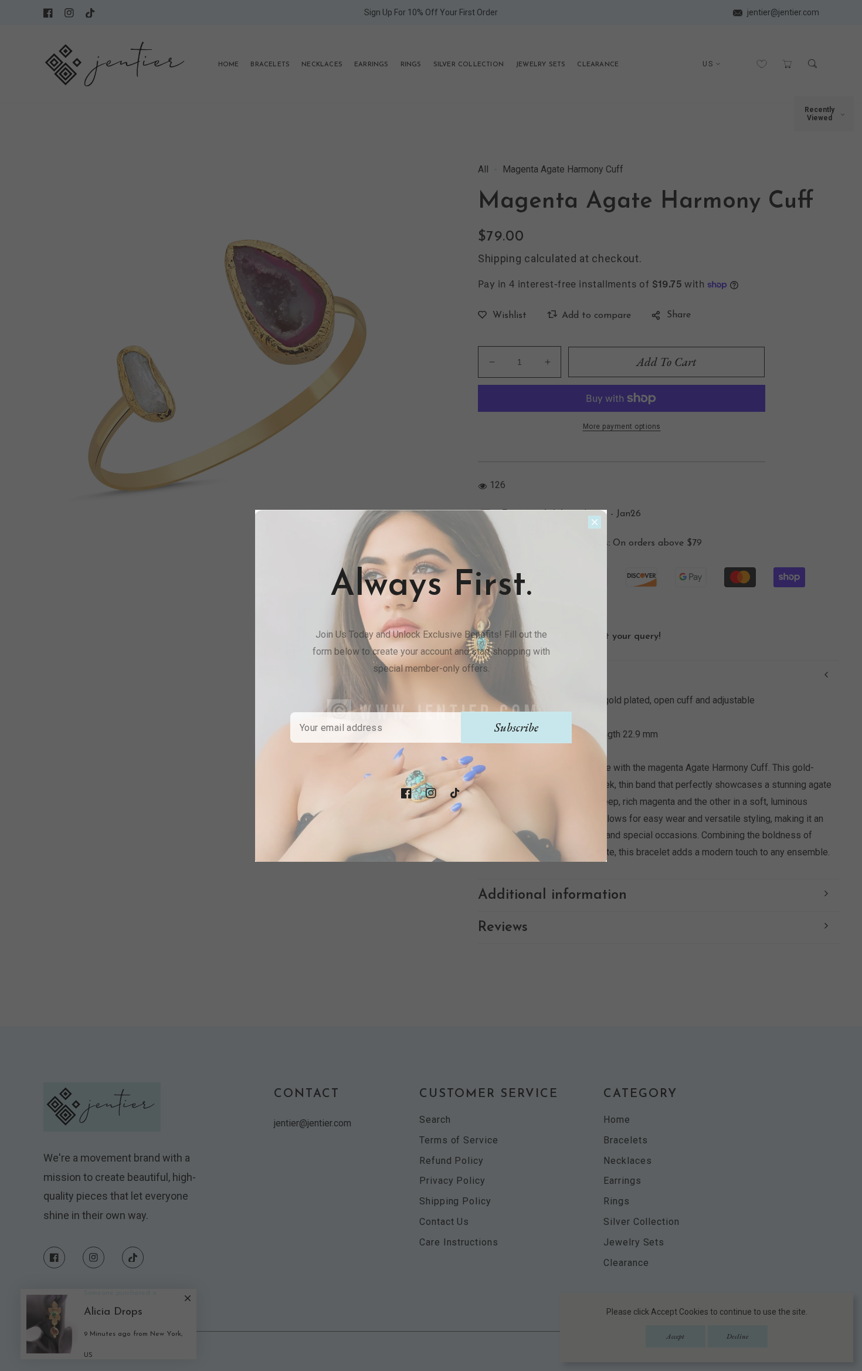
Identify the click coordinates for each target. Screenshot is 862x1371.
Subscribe (516, 727)
